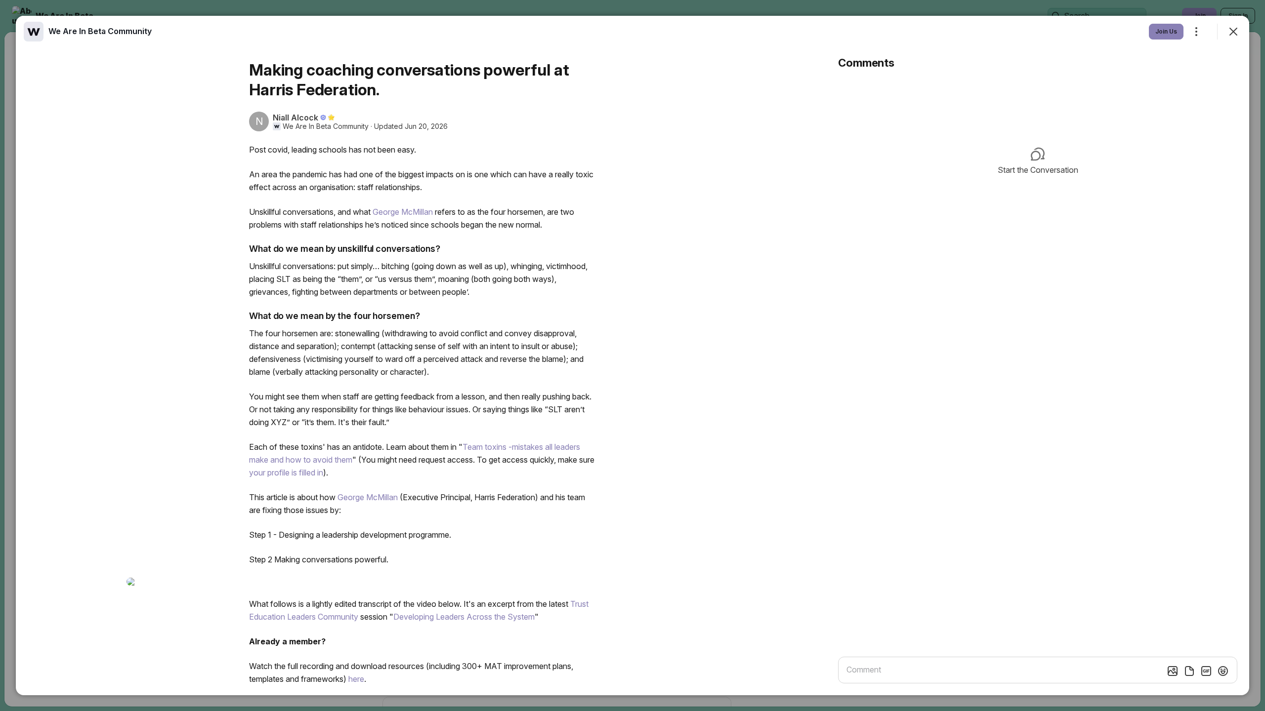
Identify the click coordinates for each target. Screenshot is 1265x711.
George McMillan (403, 212)
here (356, 679)
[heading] (100, 31)
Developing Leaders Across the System (464, 617)
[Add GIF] (1206, 671)
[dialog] (632, 355)
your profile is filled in (286, 472)
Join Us (1166, 31)
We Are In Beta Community (326, 126)
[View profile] (33, 31)
